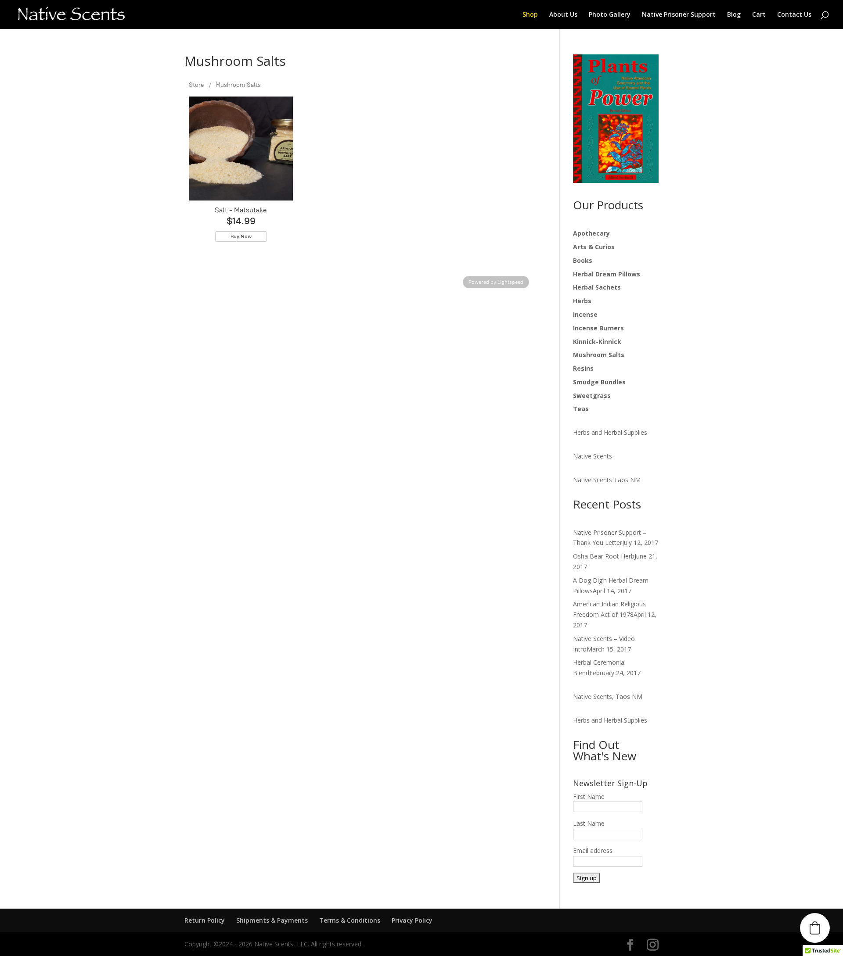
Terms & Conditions (349, 920)
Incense (585, 314)
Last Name (589, 823)
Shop (530, 14)
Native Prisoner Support (679, 14)
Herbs (582, 301)
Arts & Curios (594, 247)
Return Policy (204, 920)
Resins (583, 368)
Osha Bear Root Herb (603, 556)
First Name (589, 796)
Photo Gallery (609, 14)
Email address (592, 850)
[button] (815, 928)
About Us (563, 14)
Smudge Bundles (599, 382)
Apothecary (591, 233)
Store (196, 85)
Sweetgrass (592, 395)
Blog (734, 14)
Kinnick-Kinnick (597, 341)
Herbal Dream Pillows (606, 274)
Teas (581, 409)
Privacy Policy (412, 920)
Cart (759, 14)
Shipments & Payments (272, 920)
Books (582, 260)
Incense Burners (598, 328)
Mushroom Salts (238, 85)
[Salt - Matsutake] (241, 149)
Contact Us (794, 14)
